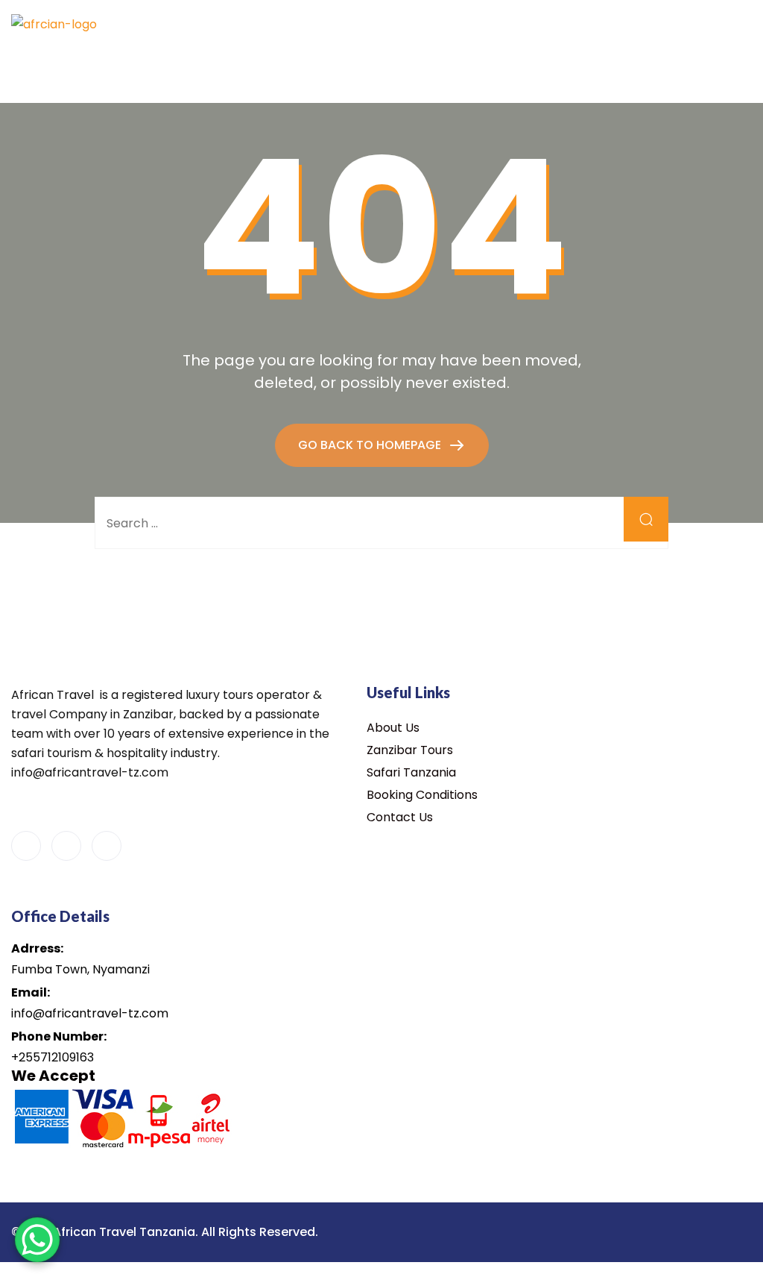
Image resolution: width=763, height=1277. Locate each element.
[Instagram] (106, 846)
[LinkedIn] (66, 846)
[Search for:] (381, 523)
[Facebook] (26, 846)
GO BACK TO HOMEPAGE (371, 445)
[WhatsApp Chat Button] (37, 1239)
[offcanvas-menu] (481, 24)
